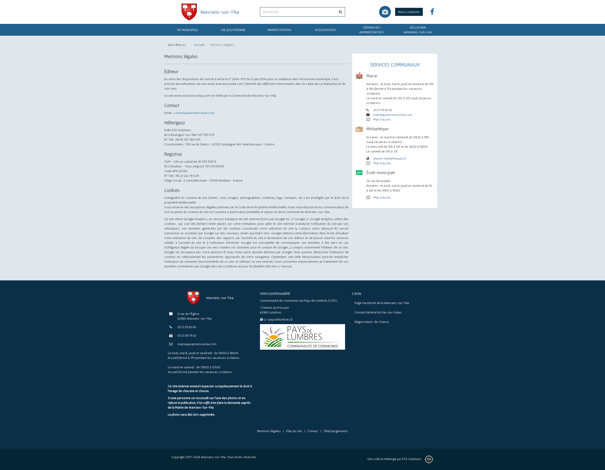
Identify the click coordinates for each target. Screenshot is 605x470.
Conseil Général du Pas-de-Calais (378, 312)
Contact (312, 431)
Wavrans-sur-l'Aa (219, 12)
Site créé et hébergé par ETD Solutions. (394, 460)
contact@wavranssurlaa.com (194, 113)
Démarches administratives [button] (371, 30)
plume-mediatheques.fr (389, 158)
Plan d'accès (382, 119)
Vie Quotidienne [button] (233, 30)
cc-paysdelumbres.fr (278, 319)
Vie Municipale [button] (187, 30)
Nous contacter (409, 12)
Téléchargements (336, 431)
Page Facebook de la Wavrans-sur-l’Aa (381, 303)
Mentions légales (269, 431)
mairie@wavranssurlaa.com (392, 115)
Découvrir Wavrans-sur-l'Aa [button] (417, 30)
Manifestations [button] (279, 30)
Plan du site (294, 431)
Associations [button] (325, 30)
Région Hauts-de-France (371, 322)
